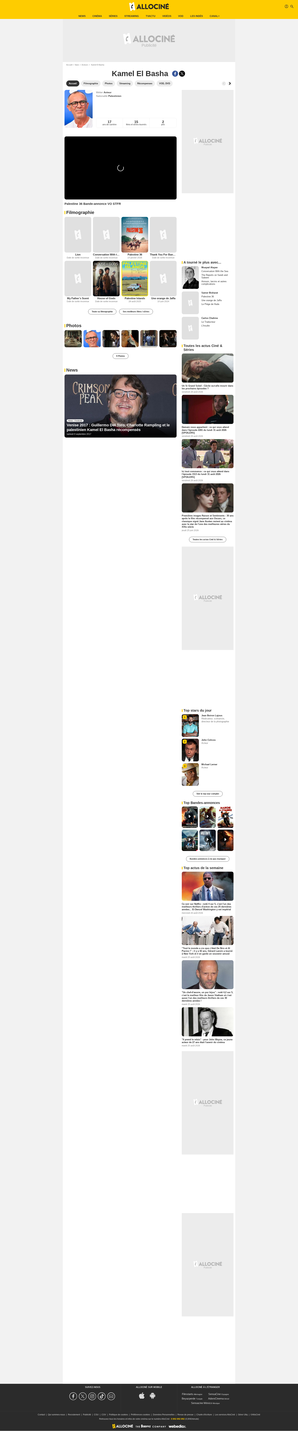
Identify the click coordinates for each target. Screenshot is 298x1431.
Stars (77, 65)
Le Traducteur (208, 322)
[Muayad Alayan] (190, 277)
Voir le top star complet (207, 794)
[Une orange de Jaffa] (163, 278)
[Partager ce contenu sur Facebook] (175, 74)
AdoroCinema (216, 1398)
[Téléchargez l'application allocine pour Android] (154, 1395)
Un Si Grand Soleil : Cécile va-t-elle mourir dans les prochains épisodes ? (207, 387)
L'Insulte (205, 325)
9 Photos (120, 356)
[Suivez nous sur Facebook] (73, 1396)
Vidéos (166, 16)
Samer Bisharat (209, 292)
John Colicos (208, 740)
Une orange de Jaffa (163, 298)
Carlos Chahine (209, 318)
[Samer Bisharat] (190, 302)
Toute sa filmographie (102, 311)
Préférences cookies (140, 1414)
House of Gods (106, 298)
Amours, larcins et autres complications (214, 282)
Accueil (69, 65)
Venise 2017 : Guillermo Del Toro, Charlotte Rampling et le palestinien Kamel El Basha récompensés (118, 427)
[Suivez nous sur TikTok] (102, 1396)
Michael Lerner (209, 764)
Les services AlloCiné (225, 1414)
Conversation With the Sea (106, 254)
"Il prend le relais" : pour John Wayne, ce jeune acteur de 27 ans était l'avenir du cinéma (207, 1040)
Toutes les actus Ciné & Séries (208, 539)
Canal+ (215, 16)
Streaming (131, 16)
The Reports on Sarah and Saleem (214, 276)
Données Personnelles (164, 1414)
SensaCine (214, 1394)
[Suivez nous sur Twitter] (83, 1396)
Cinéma (97, 16)
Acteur (107, 92)
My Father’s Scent (78, 298)
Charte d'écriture (204, 1414)
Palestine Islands (135, 298)
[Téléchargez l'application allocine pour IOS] (144, 1395)
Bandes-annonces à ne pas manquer (208, 859)
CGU (96, 1414)
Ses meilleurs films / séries (136, 311)
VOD (180, 16)
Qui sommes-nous (56, 1414)
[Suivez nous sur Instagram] (92, 1396)
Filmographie (80, 212)
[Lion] (77, 235)
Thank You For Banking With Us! (163, 254)
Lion (78, 254)
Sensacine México (201, 1403)
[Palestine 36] (134, 235)
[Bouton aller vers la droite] (230, 83)
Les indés (196, 16)
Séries (113, 16)
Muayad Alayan (209, 267)
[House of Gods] (106, 278)
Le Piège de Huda (210, 304)
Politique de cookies (118, 1414)
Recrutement (74, 1414)
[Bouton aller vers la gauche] (224, 83)
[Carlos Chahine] (190, 328)
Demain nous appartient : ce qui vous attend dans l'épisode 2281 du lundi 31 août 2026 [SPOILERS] (205, 430)
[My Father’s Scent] (77, 278)
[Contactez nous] (111, 1396)
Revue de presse (185, 1414)
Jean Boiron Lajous (211, 715)
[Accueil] (149, 6)
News (82, 16)
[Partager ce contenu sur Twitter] (182, 74)
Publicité (87, 1414)
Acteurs (85, 65)
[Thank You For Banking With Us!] (163, 235)
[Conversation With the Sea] (106, 235)
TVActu (150, 16)
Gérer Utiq (243, 1414)
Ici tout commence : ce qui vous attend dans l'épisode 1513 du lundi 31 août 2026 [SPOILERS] (205, 474)
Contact (41, 1414)
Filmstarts (187, 1394)
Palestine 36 (135, 254)
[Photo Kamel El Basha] (73, 338)
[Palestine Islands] (134, 278)
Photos (73, 325)
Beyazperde (188, 1398)
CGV (104, 1414)
